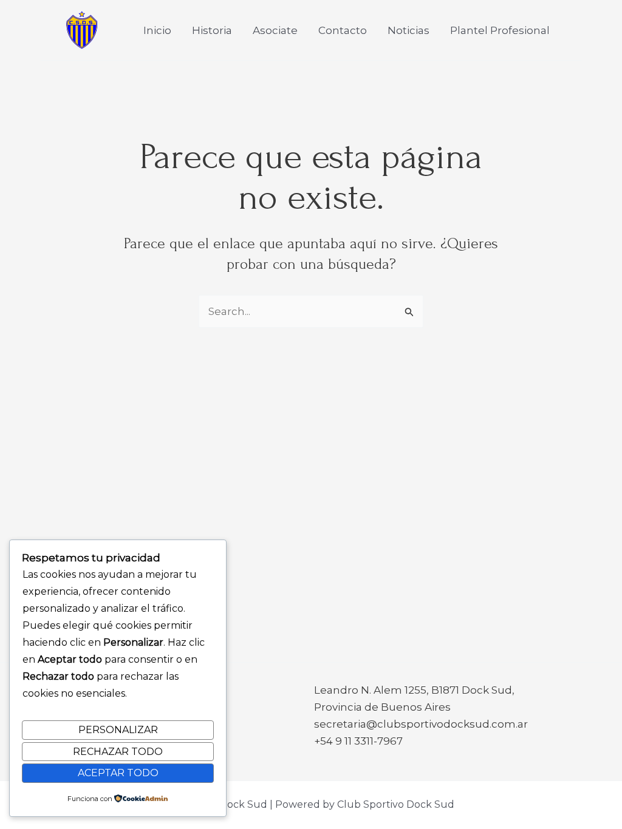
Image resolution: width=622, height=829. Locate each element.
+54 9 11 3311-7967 (358, 741)
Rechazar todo (118, 751)
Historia (212, 30)
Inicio (157, 30)
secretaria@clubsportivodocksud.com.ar (421, 724)
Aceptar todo (118, 773)
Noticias (408, 30)
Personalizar (118, 730)
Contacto (342, 30)
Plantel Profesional (500, 30)
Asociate (275, 30)
